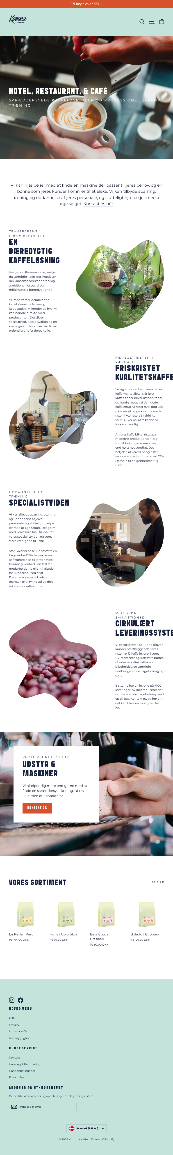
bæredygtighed (19, 1038)
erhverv (14, 1025)
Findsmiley (16, 1077)
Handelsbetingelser (22, 1070)
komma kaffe (18, 1031)
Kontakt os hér (98, 203)
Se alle (158, 882)
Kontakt (14, 1057)
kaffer (13, 1018)
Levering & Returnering (24, 1064)
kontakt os (37, 808)
